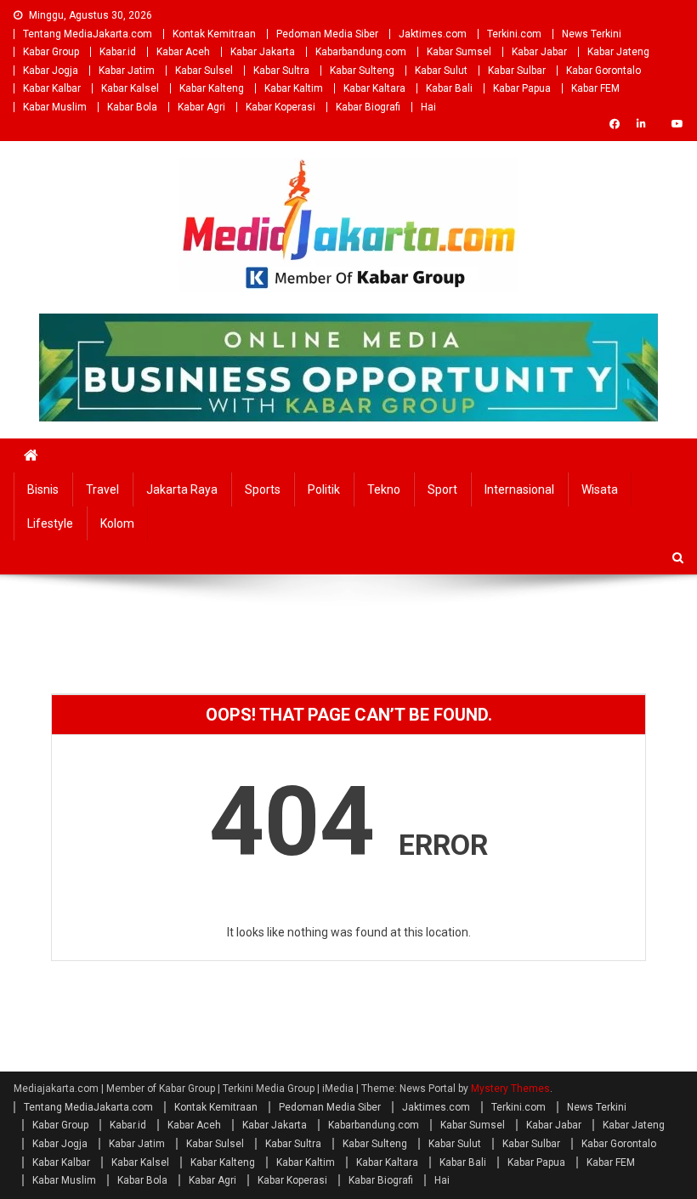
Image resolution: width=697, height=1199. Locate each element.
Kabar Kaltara (374, 88)
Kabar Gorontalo (603, 70)
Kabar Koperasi (280, 107)
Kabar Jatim (127, 70)
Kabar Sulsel (204, 70)
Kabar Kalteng (211, 88)
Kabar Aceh (183, 52)
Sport (442, 489)
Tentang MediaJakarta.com (87, 34)
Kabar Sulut (441, 70)
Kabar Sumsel (459, 52)
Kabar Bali (449, 88)
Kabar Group (51, 52)
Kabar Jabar (539, 52)
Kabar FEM (595, 88)
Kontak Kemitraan (214, 34)
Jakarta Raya (182, 489)
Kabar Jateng (618, 52)
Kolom (117, 523)
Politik (324, 489)
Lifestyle (50, 523)
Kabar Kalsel (130, 88)
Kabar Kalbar (52, 88)
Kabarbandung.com (360, 52)
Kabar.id (117, 52)
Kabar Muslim (55, 107)
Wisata (599, 489)
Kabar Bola (132, 107)
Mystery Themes (510, 1088)
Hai (428, 107)
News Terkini (591, 34)
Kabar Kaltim (293, 88)
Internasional (519, 489)
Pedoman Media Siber (327, 34)
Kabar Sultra (281, 70)
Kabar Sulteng (362, 70)
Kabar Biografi (368, 107)
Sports (262, 489)
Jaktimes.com (433, 34)
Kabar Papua (522, 88)
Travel (102, 489)
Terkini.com (514, 34)
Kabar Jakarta (262, 52)
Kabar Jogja (50, 70)
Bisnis (43, 489)
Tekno (383, 489)
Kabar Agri (201, 107)
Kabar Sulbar (517, 70)
